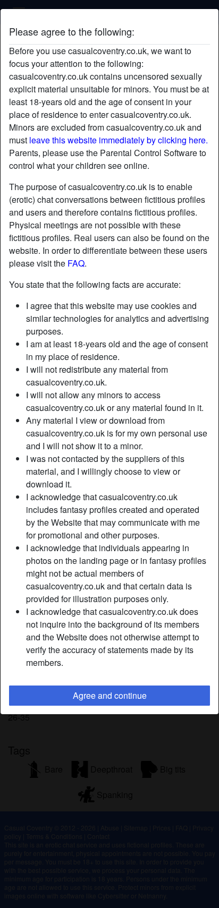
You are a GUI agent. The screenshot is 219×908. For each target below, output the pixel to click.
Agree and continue (110, 695)
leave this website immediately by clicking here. (118, 140)
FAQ (76, 263)
